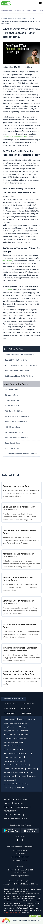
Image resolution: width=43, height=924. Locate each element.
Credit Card (19, 11)
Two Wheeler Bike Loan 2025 (14, 769)
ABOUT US (7, 799)
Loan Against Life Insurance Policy (16, 784)
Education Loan (9, 780)
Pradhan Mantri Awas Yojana (13, 761)
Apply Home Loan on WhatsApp (15, 727)
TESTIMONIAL (9, 807)
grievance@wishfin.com (20, 857)
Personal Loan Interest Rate (16, 486)
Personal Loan (6, 11)
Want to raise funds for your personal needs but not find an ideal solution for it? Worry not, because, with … (20, 587)
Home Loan (31, 11)
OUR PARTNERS (22, 807)
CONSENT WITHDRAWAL (12, 815)
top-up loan (7, 261)
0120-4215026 (20, 853)
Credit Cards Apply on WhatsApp (15, 723)
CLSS (28, 753)
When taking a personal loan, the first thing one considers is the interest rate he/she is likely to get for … (21, 681)
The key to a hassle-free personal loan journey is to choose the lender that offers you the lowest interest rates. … (21, 493)
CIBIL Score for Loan (11, 746)
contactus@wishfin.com (20, 876)
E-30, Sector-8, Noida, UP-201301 (20, 870)
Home (3, 18)
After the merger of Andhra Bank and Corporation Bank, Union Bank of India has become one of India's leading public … (19, 517)
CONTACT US (18, 803)
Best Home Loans (26, 772)
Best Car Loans (9, 776)
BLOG (17, 799)
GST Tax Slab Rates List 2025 (14, 753)
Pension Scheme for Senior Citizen (16, 765)
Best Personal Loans (11, 772)
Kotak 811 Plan (31, 769)
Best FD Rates (22, 776)
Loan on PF (8, 788)
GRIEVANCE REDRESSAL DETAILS (15, 818)
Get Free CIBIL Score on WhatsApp (16, 734)
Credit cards (7, 290)
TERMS (24, 799)
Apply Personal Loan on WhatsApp (16, 731)
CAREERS (7, 803)
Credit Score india (10, 719)
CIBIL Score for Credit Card (13, 742)
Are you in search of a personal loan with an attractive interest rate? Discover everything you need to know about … (20, 611)
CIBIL (11, 231)
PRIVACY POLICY (10, 811)
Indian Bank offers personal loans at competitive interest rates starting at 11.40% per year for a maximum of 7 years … (21, 540)
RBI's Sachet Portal (20, 860)
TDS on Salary (19, 788)
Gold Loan (32, 776)
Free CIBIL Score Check (27, 719)
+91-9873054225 (20, 873)
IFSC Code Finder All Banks (13, 750)
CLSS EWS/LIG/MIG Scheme (13, 757)
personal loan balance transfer (15, 137)
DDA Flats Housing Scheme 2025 (15, 738)
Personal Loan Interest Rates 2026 (20, 18)
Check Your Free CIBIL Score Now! (26, 921)
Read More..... (26, 913)
